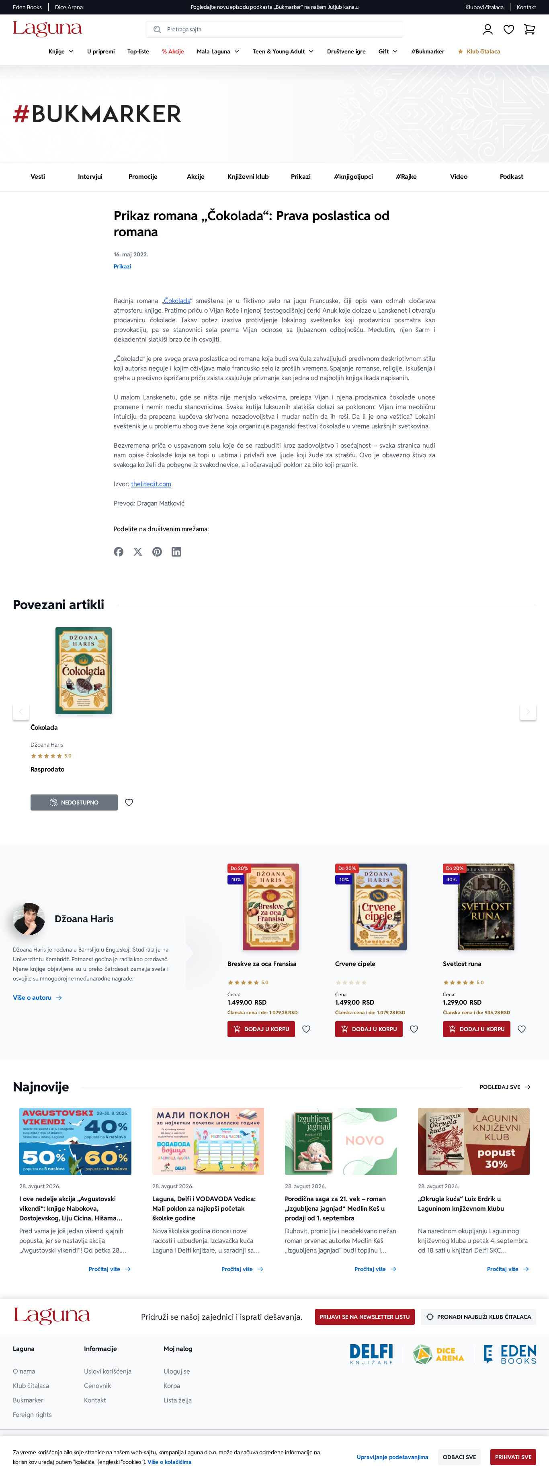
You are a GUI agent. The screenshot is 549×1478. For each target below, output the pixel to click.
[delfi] (371, 1354)
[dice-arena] (438, 1354)
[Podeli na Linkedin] (176, 552)
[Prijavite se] (487, 29)
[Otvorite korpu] (529, 29)
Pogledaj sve (500, 1087)
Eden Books (27, 7)
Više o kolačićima (169, 1462)
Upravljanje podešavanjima (392, 1457)
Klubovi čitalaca (484, 7)
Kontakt (526, 7)
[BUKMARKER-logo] (97, 114)
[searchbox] (274, 29)
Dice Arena (69, 7)
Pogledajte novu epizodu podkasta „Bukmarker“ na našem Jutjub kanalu (274, 7)
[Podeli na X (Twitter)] (138, 552)
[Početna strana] (49, 29)
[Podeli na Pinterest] (157, 552)
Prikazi (122, 266)
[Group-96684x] (510, 1354)
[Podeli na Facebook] (118, 552)
